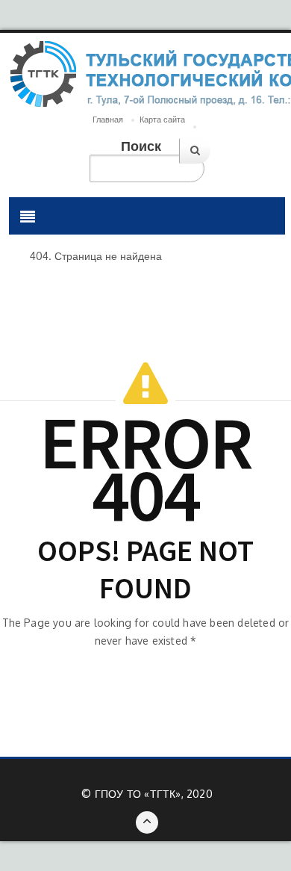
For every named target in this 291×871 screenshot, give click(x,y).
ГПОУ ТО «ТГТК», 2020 (154, 793)
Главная (108, 119)
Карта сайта (162, 119)
